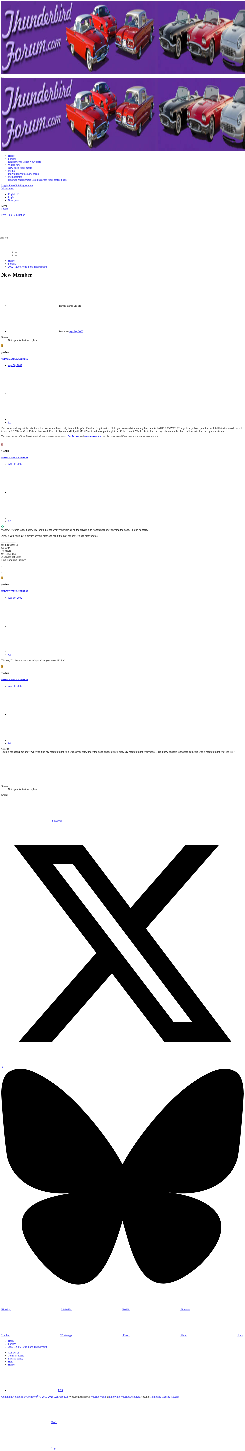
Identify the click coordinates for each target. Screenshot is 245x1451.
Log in (4, 208)
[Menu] (2, 77)
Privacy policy (15, 1358)
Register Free (15, 161)
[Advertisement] (76, 765)
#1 (9, 422)
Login (26, 161)
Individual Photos (17, 173)
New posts (35, 161)
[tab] (16, 252)
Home (11, 155)
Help (10, 1361)
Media (11, 170)
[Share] (33, 393)
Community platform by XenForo (34, 1396)
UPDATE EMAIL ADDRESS (14, 359)
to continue (104, 240)
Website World (98, 1396)
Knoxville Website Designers (124, 1396)
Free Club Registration (13, 214)
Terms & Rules (16, 1355)
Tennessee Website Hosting (164, 1396)
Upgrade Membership (19, 179)
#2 (9, 521)
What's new (14, 164)
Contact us (13, 1352)
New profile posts (57, 179)
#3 (9, 654)
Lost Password (39, 179)
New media (26, 167)
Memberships (15, 176)
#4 (9, 743)
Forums (12, 158)
